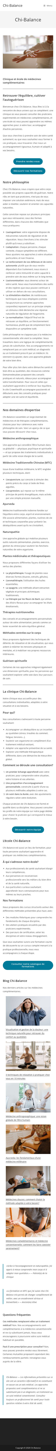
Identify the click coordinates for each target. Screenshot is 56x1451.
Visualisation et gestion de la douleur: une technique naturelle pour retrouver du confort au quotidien (27, 1033)
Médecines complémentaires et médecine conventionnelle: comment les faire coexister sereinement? (28, 1245)
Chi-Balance (12, 5)
